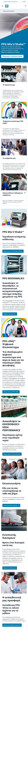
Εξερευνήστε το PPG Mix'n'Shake (12, 56)
